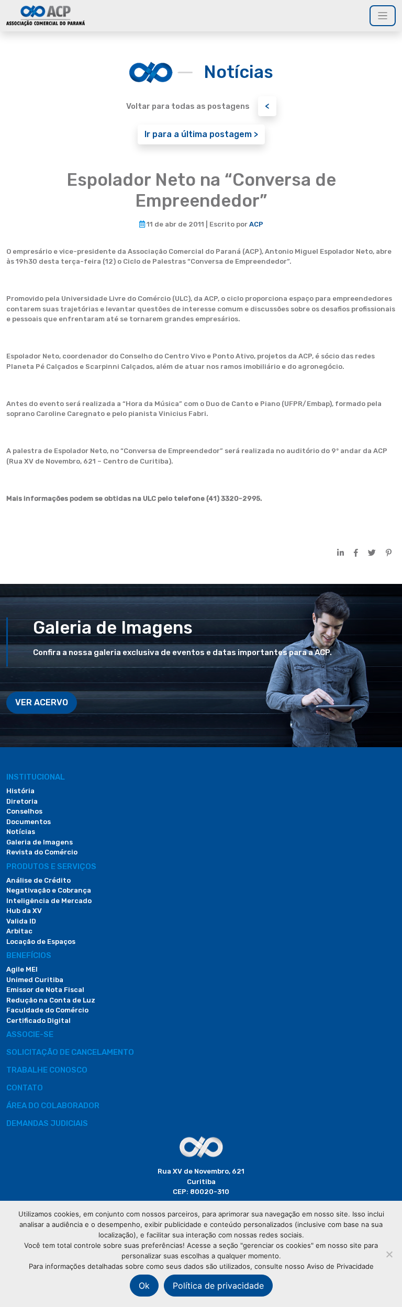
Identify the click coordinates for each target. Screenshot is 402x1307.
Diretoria (22, 801)
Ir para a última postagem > (201, 134)
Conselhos (24, 811)
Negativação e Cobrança (48, 890)
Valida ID (21, 921)
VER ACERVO (41, 702)
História (20, 791)
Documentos (28, 822)
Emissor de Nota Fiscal (45, 990)
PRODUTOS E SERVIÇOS (51, 866)
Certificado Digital (38, 1020)
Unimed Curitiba (34, 980)
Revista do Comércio (41, 852)
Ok (144, 1285)
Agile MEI (22, 969)
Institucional (35, 777)
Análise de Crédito (38, 880)
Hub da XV (24, 911)
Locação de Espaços (40, 941)
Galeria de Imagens (39, 842)
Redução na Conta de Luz (50, 1000)
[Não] (389, 1254)
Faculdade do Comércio (47, 1010)
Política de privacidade (218, 1285)
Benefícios (28, 955)
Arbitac (19, 931)
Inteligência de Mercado (49, 901)
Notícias (20, 832)
